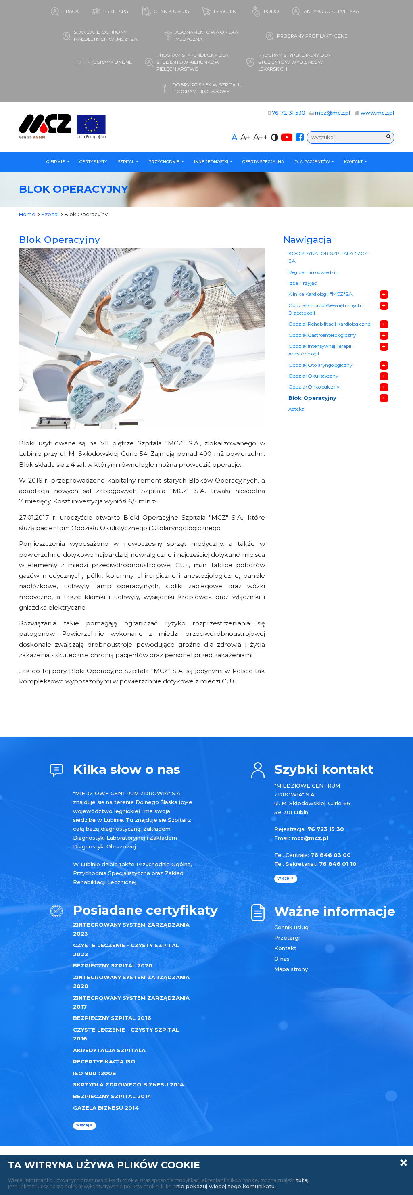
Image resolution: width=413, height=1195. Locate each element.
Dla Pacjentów (312, 161)
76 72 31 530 (288, 112)
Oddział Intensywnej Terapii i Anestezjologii (321, 350)
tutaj (302, 1180)
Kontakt (354, 161)
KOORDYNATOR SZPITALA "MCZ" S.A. (328, 257)
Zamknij (403, 1162)
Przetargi (287, 937)
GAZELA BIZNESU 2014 (106, 1108)
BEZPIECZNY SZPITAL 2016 (112, 1018)
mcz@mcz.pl (332, 112)
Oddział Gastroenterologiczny (322, 335)
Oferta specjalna (263, 161)
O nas (282, 958)
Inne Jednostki (211, 161)
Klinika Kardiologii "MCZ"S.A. (320, 294)
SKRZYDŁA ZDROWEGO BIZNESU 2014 (128, 1084)
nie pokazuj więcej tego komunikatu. (226, 1186)
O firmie (56, 161)
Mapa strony (291, 969)
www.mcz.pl (377, 112)
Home (27, 214)
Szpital (127, 161)
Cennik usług (291, 927)
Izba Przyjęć (302, 283)
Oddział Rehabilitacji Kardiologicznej (329, 324)
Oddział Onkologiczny (313, 387)
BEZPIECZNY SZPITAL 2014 (112, 1096)
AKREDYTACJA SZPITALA (109, 1050)
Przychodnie (164, 161)
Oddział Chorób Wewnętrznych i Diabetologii (325, 309)
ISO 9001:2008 (94, 1073)
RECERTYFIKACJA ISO (104, 1061)
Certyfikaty (93, 161)
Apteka (296, 409)
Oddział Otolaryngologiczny (320, 365)
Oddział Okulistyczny (313, 376)
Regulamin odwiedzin (313, 272)
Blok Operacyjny (59, 239)
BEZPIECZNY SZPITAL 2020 (112, 965)
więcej (83, 1125)
